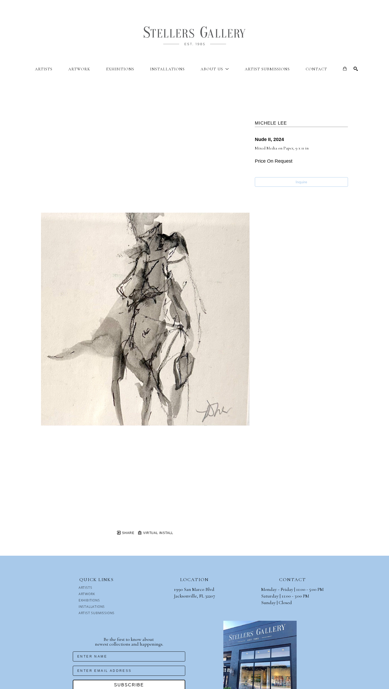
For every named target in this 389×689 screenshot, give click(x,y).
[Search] (356, 69)
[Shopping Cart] (345, 68)
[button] (215, 69)
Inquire (301, 182)
